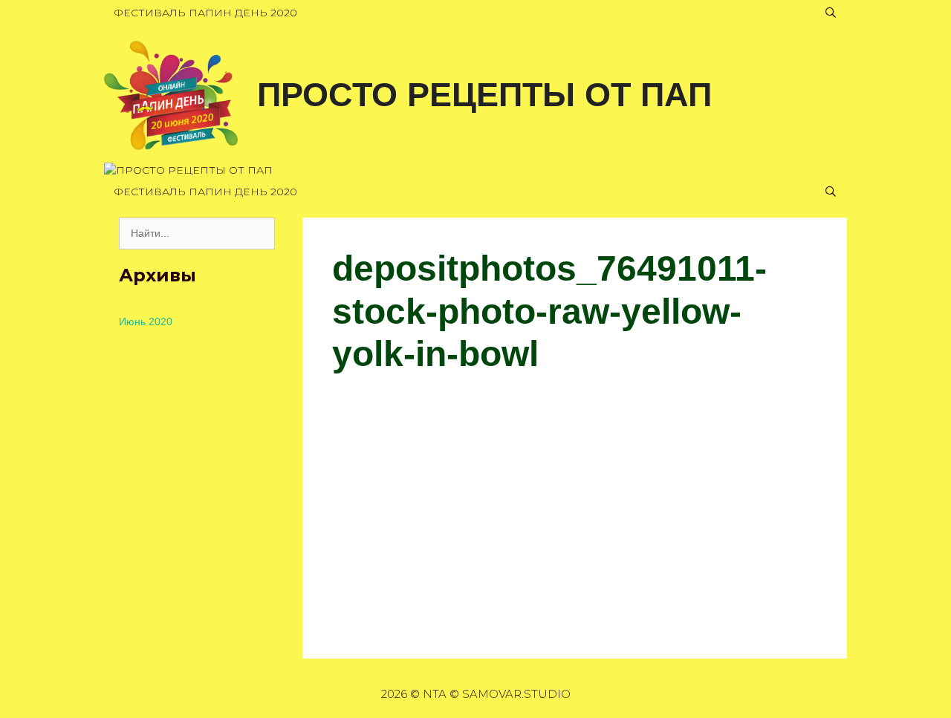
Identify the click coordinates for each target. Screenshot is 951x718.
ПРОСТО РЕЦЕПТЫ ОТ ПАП (484, 95)
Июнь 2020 (145, 321)
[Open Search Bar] (830, 13)
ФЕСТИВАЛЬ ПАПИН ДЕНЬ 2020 (205, 12)
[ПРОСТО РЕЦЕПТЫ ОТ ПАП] (171, 95)
